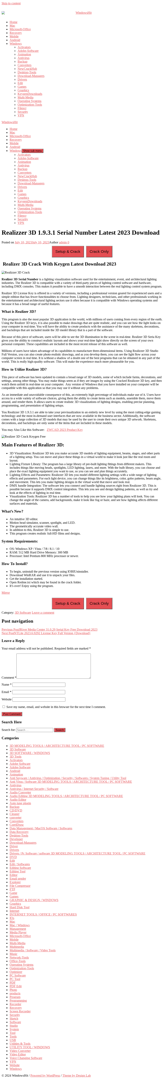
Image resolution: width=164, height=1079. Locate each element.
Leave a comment (43, 612)
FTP (12, 889)
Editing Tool (17, 871)
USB (13, 1040)
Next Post (46, 633)
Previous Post (49, 629)
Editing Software (20, 867)
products (15, 993)
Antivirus (23, 58)
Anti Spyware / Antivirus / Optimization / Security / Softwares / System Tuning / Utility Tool (68, 778)
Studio (14, 1025)
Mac (12, 25)
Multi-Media (25, 97)
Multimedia (17, 946)
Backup (22, 61)
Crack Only (99, 251)
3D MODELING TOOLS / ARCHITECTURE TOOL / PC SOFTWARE (57, 745)
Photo (13, 989)
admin (63, 242)
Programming (18, 1000)
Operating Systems (29, 101)
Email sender (18, 878)
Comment (9, 677)
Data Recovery (19, 832)
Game (13, 893)
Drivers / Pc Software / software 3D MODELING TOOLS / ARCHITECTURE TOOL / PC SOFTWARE (77, 853)
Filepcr (22, 108)
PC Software (18, 975)
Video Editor (18, 1054)
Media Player (18, 932)
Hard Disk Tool (19, 907)
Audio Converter (20, 792)
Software (15, 1022)
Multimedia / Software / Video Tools (33, 950)
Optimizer (16, 972)
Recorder (15, 1004)
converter (15, 817)
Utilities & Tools (20, 1043)
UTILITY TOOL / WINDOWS (30, 1047)
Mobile (14, 36)
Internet (14, 911)
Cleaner (14, 814)
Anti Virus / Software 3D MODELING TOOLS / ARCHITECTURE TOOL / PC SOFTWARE (71, 781)
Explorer (15, 882)
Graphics (23, 90)
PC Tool (15, 979)
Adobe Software (20, 763)
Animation (24, 54)
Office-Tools (18, 961)
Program (15, 997)
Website (7, 699)
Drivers (22, 79)
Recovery (16, 32)
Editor (13, 875)
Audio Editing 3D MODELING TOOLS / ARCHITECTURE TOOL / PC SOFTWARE (66, 796)
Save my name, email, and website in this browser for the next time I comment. (56, 707)
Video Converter (20, 1050)
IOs (12, 918)
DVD (13, 857)
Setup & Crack (67, 251)
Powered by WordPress (45, 1075)
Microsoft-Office (20, 29)
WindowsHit (10, 122)
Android (15, 40)
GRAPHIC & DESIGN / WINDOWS (34, 900)
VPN (21, 115)
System (14, 1029)
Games (22, 86)
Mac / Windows (20, 925)
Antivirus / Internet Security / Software (34, 789)
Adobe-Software (28, 50)
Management (18, 928)
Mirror (6, 592)
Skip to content (11, 3)
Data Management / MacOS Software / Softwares (41, 828)
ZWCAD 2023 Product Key (65, 429)
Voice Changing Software (26, 1058)
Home (13, 22)
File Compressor (20, 885)
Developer (16, 839)
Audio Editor (18, 799)
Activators (24, 47)
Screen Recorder (20, 1011)
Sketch (14, 1018)
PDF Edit (16, 986)
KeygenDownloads (30, 93)
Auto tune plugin (20, 803)
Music (13, 954)
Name (7, 684)
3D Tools (15, 756)
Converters (24, 65)
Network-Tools (19, 957)
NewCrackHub (27, 68)
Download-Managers (31, 76)
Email (6, 692)
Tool (12, 1033)
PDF (13, 982)
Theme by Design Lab (76, 1075)
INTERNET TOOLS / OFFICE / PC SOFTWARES (43, 914)
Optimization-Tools (30, 104)
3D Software (23, 612)
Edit (20, 83)
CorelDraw (17, 824)
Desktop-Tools (27, 72)
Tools (13, 1036)
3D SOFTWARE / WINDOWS (30, 753)
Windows (16, 43)
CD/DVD (16, 810)
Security (23, 111)
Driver (14, 846)
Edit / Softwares (20, 864)
